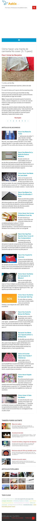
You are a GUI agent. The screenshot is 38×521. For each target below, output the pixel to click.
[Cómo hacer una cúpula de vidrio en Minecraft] (6, 487)
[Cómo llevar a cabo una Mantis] (9, 399)
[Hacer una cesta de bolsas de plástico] (9, 316)
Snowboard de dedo (17, 433)
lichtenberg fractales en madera (21, 500)
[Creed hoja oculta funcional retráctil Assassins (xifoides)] (30, 480)
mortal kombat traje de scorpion (21, 502)
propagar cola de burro (7, 500)
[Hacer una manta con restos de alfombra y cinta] (9, 196)
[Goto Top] (33, 518)
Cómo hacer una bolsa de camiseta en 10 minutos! (25, 276)
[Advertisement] (19, 24)
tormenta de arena (28, 504)
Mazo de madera (16, 424)
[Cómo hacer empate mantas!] (9, 378)
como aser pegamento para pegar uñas (24, 499)
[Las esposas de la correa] (6, 480)
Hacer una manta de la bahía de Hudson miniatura (25, 154)
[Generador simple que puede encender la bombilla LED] (30, 487)
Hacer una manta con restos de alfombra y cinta (25, 194)
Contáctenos (5, 518)
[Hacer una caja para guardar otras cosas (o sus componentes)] (9, 238)
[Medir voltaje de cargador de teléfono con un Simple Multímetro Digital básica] (14, 487)
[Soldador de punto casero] (6, 461)
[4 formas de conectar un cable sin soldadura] (22, 487)
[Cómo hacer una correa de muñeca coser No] (9, 217)
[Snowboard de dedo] (6, 435)
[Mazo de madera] (6, 426)
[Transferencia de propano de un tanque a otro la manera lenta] (30, 474)
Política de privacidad (17, 518)
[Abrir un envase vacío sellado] (14, 480)
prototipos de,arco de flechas (15, 504)
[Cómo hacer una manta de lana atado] (9, 177)
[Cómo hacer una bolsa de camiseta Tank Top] (9, 298)
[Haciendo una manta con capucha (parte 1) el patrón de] (9, 336)
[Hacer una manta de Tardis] (9, 135)
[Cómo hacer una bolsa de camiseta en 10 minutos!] (9, 277)
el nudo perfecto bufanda (8, 499)
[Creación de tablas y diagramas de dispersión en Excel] (6, 444)
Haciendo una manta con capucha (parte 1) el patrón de (25, 335)
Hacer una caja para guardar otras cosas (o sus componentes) (25, 236)
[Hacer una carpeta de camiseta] (9, 258)
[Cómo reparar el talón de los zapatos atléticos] (22, 474)
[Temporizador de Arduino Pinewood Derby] (6, 474)
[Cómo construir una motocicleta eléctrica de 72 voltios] (14, 474)
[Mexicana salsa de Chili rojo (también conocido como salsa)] (6, 453)
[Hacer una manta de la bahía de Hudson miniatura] (9, 156)
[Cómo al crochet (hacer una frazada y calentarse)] (9, 357)
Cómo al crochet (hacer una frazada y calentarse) (25, 356)
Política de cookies (30, 518)
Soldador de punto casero (19, 459)
